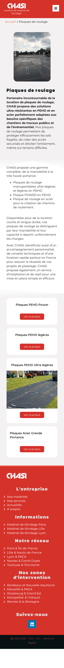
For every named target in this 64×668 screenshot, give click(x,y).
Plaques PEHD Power (32, 305)
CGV (30, 638)
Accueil (10, 22)
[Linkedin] (32, 624)
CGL (38, 638)
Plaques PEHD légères (32, 335)
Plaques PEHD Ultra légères (32, 365)
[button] (56, 8)
